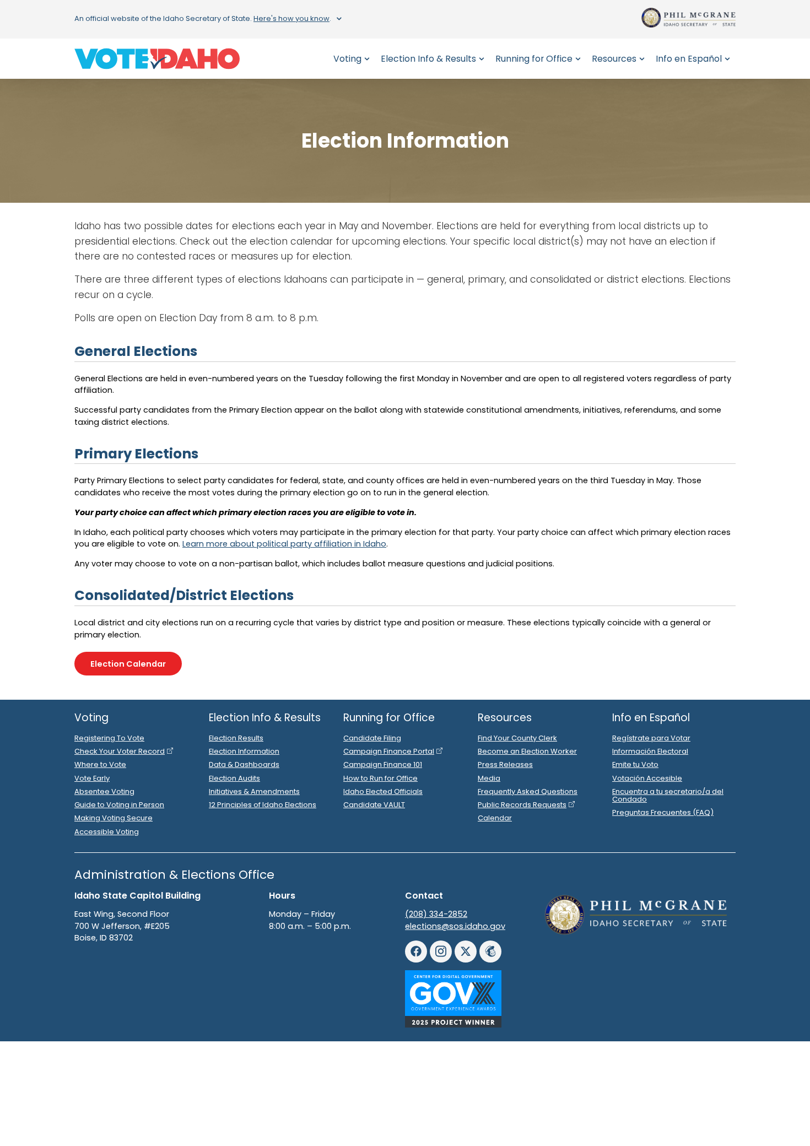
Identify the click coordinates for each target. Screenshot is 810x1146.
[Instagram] (441, 951)
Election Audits (234, 778)
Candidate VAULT (374, 804)
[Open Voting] (367, 59)
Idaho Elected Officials (383, 791)
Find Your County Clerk (517, 738)
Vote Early (92, 778)
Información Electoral (650, 751)
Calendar (495, 818)
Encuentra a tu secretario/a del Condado (667, 795)
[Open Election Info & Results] (481, 59)
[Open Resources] (642, 59)
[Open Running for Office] (578, 59)
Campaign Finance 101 (382, 764)
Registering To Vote (109, 738)
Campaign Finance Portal (388, 751)
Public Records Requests (522, 804)
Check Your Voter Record (119, 751)
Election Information (244, 751)
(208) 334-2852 (436, 914)
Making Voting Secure (113, 818)
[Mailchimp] (490, 951)
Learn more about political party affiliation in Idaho (284, 543)
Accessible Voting (106, 831)
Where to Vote (100, 764)
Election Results (236, 738)
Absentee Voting (104, 791)
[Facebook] (416, 951)
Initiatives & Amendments (254, 791)
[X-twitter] (466, 951)
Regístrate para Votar (651, 738)
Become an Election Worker (527, 751)
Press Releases (505, 764)
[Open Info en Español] (727, 59)
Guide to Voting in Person (119, 804)
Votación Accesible (647, 778)
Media (489, 778)
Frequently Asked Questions (527, 791)
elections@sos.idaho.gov (455, 926)
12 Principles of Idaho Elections (262, 804)
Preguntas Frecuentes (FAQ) (663, 812)
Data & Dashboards (244, 764)
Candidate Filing (372, 738)
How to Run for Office (380, 778)
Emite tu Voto (635, 764)
